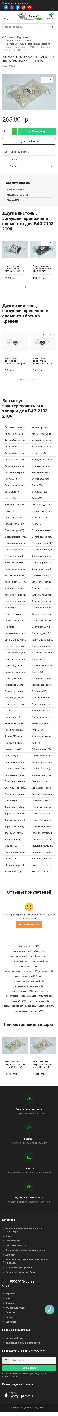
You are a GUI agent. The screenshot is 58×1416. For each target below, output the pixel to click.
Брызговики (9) (12, 492)
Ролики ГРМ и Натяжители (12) (17, 736)
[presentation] (44, 80)
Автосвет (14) (39, 453)
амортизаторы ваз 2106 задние (21, 996)
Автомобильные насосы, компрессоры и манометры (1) (44, 440)
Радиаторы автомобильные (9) (17, 704)
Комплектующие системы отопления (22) (44, 595)
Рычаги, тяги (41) (13, 749)
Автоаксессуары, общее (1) (17, 427)
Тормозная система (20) (17, 813)
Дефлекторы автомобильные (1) (17, 549)
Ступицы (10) (11, 800)
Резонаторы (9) (13, 717)
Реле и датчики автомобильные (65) (44, 717)
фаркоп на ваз (42, 956)
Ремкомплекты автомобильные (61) (17, 723)
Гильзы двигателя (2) (15, 517)
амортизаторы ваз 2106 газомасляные (29, 991)
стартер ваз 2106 (18, 961)
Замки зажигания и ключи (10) (44, 556)
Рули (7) (36, 743)
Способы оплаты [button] (19, 159)
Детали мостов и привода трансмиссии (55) (17, 537)
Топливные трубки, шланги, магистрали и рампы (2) (17, 807)
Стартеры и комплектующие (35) (17, 788)
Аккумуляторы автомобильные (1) (44, 459)
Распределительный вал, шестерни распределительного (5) (44, 710)
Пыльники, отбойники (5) (44, 698)
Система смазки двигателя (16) (44, 768)
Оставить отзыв (29, 924)
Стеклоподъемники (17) (44, 794)
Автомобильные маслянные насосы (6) (17, 440)
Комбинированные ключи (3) (17, 588)
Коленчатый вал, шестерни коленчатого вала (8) (44, 582)
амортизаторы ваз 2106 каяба (29, 976)
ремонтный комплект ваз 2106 (29, 981)
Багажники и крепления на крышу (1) (17, 472)
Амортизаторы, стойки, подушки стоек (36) (44, 466)
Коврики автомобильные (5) (17, 582)
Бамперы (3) (11, 479)
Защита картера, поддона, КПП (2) (44, 562)
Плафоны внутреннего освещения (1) (44, 646)
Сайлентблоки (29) (41, 749)
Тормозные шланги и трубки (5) (44, 826)
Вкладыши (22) (39, 492)
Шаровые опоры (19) (15, 865)
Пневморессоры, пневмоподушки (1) (17, 652)
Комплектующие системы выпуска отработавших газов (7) (17, 595)
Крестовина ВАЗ (46, 1006)
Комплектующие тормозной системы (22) (44, 601)
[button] (25, 287)
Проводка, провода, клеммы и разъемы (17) (17, 691)
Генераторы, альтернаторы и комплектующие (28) (44, 511)
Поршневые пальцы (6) (16, 672)
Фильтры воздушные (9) (44, 846)
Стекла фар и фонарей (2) (44, 788)
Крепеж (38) (11, 607)
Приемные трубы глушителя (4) (44, 678)
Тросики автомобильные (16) (44, 833)
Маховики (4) (11, 627)
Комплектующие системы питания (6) (17, 601)
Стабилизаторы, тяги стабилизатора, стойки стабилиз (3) (44, 781)
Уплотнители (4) (13, 839)
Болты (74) (37, 485)
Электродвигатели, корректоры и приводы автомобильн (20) (44, 865)
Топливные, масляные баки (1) (44, 807)
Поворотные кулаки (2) (43, 652)
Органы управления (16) (17, 640)
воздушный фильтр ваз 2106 (29, 986)
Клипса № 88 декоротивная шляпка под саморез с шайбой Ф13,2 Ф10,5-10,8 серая (15, 361)
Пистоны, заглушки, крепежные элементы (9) (17, 646)
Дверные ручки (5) (14, 530)
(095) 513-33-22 (21, 1281)
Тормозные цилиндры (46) (17, 826)
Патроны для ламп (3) (43, 640)
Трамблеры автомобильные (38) (17, 833)
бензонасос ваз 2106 (29, 946)
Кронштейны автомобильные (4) (17, 614)
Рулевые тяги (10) (14, 743)
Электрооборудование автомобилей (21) (17, 871)
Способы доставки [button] (20, 151)
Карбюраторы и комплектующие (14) (17, 569)
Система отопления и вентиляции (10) (17, 768)
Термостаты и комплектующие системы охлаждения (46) (44, 800)
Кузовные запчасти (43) (44, 614)
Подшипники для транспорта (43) (44, 665)
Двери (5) (37, 524)
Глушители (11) (39, 517)
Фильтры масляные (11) (17, 852)
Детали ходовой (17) (42, 543)
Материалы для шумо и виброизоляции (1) (44, 620)
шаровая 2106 (46, 971)
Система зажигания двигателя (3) (44, 762)
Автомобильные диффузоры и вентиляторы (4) (44, 434)
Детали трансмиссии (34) (17, 543)
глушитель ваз (45, 996)
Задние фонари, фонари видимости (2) (17, 556)
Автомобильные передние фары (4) (17, 446)
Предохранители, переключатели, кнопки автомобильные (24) (17, 678)
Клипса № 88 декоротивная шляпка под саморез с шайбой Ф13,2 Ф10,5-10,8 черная (43, 361)
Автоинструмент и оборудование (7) (44, 427)
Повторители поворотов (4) (17, 659)
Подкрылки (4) (39, 659)
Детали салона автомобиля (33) (44, 537)
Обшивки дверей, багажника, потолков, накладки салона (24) (44, 633)
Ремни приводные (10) (16, 730)
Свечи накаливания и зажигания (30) (44, 755)
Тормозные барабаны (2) (44, 813)
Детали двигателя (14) (43, 530)
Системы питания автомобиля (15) (17, 775)
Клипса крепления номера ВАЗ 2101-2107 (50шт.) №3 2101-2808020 (15, 268)
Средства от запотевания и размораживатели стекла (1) (17, 781)
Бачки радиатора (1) (42, 479)
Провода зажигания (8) (43, 685)
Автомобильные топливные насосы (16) (17, 453)
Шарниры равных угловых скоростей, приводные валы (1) (44, 858)
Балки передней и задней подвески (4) (44, 472)
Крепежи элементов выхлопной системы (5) (44, 607)
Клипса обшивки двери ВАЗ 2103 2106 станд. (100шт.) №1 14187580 (15, 1064)
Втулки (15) (37, 498)
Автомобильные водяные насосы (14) (17, 434)
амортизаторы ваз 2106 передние (29, 951)
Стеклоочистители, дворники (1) (17, 794)
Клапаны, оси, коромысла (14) (44, 575)
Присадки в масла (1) (15, 685)
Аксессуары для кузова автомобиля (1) (17, 466)
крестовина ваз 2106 (39, 1001)
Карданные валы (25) (43, 569)
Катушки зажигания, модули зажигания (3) (17, 575)
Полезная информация (14, 3)
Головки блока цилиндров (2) (17, 524)
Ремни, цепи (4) (39, 730)
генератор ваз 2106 (38, 961)
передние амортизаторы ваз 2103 (20, 1006)
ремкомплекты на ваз (29, 966)
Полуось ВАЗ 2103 (17, 1001)
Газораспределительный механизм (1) (44, 504)
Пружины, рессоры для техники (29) (17, 698)
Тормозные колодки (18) (44, 820)
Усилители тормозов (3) (44, 839)
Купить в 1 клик (29, 141)
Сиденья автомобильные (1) (17, 762)
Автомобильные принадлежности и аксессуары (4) (44, 446)
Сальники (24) (12, 755)
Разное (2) (10, 710)
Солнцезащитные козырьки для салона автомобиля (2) (44, 775)
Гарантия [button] (15, 166)
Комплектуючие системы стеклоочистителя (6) (44, 588)
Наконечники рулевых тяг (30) (17, 633)
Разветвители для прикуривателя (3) (44, 704)
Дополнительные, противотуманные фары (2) (44, 549)
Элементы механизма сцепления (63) (44, 871)
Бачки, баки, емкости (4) (17, 485)
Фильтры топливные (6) (44, 852)
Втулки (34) (10, 498)
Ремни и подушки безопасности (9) (44, 723)
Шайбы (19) (11, 858)
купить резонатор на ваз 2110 (29, 1011)
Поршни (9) (37, 672)
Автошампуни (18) (14, 459)
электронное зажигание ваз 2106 (21, 971)
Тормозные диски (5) (15, 820)
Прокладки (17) (39, 691)
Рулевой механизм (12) (43, 736)
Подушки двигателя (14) (17, 665)
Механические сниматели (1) (44, 627)
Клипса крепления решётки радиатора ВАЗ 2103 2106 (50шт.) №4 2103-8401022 (42, 268)
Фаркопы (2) (11, 846)
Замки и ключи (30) (14, 562)
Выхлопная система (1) (16, 504)
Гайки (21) (10, 511)
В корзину (38, 131)
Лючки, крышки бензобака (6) (17, 620)
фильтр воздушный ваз (21, 956)
